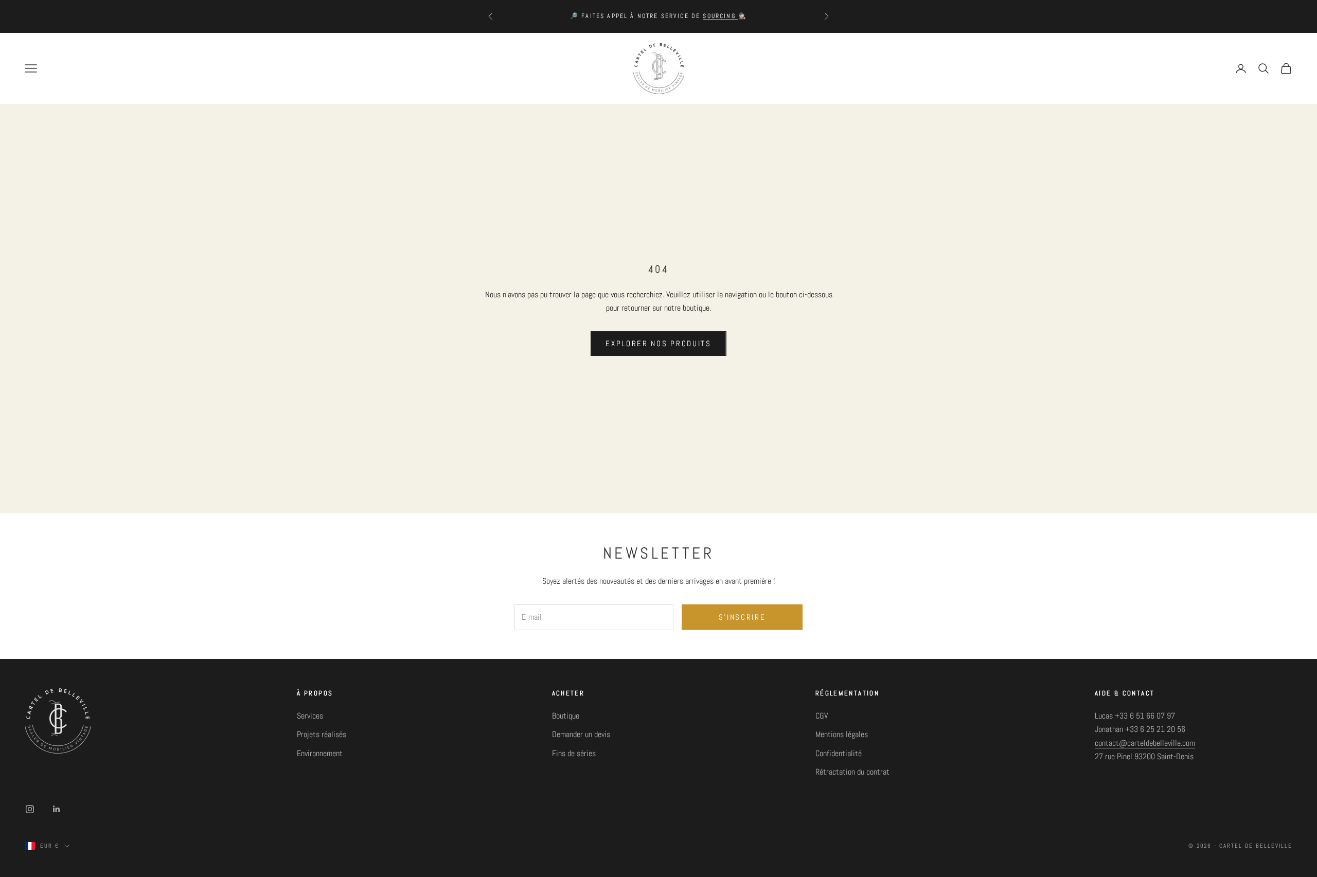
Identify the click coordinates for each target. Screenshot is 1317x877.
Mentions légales (841, 734)
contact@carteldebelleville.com (1145, 743)
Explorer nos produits (658, 343)
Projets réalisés (321, 734)
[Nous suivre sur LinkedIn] (56, 809)
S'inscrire (742, 617)
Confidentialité (838, 753)
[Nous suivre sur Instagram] (30, 809)
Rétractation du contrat (852, 771)
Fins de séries (574, 753)
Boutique (565, 715)
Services (310, 715)
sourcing (720, 16)
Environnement (320, 753)
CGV (821, 715)
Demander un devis (581, 734)
